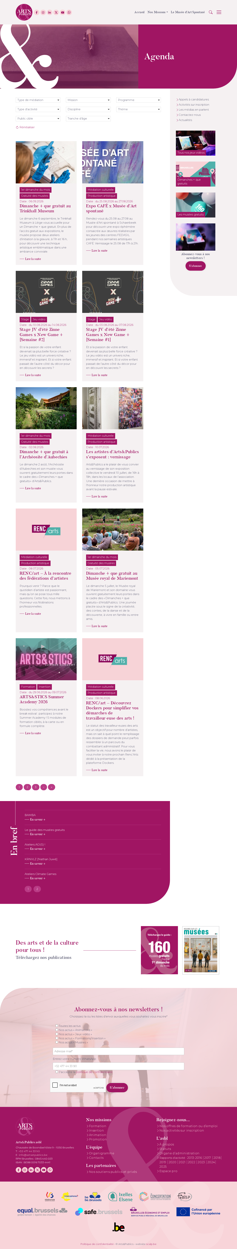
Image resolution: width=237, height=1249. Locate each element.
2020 (173, 1162)
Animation (97, 1135)
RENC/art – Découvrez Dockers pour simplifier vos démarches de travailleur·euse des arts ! (112, 710)
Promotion (98, 1139)
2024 (211, 1162)
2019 (163, 1162)
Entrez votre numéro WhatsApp (74, 1059)
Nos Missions (157, 12)
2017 (208, 1158)
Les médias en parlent (194, 109)
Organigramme (101, 1153)
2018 (217, 1158)
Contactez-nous (190, 115)
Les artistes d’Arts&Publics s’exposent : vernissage (112, 454)
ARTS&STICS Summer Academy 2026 (42, 699)
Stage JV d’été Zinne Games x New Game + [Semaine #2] (41, 334)
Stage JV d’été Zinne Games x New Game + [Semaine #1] (107, 334)
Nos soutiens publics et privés (113, 1172)
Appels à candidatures (194, 99)
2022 (192, 1162)
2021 (182, 1162)
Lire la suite (33, 259)
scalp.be (151, 1244)
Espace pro (168, 1171)
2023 (202, 1162)
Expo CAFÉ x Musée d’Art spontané (111, 208)
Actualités (185, 120)
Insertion (96, 1130)
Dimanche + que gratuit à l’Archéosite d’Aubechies (44, 454)
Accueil (139, 12)
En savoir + (38, 819)
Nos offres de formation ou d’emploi (188, 1126)
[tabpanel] (93, 846)
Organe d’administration (179, 1153)
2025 (163, 1166)
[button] (211, 12)
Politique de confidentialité (97, 1244)
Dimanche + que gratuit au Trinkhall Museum (45, 208)
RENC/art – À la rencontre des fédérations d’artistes (45, 576)
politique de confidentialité (94, 1072)
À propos (166, 1144)
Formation (97, 1126)
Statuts (165, 1149)
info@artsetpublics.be (33, 1154)
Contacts (96, 1158)
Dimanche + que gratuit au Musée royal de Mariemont (112, 576)
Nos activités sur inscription (181, 1130)
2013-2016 (195, 1158)
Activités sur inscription (194, 104)
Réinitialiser (27, 127)
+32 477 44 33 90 (29, 1151)
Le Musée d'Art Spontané (188, 12)
